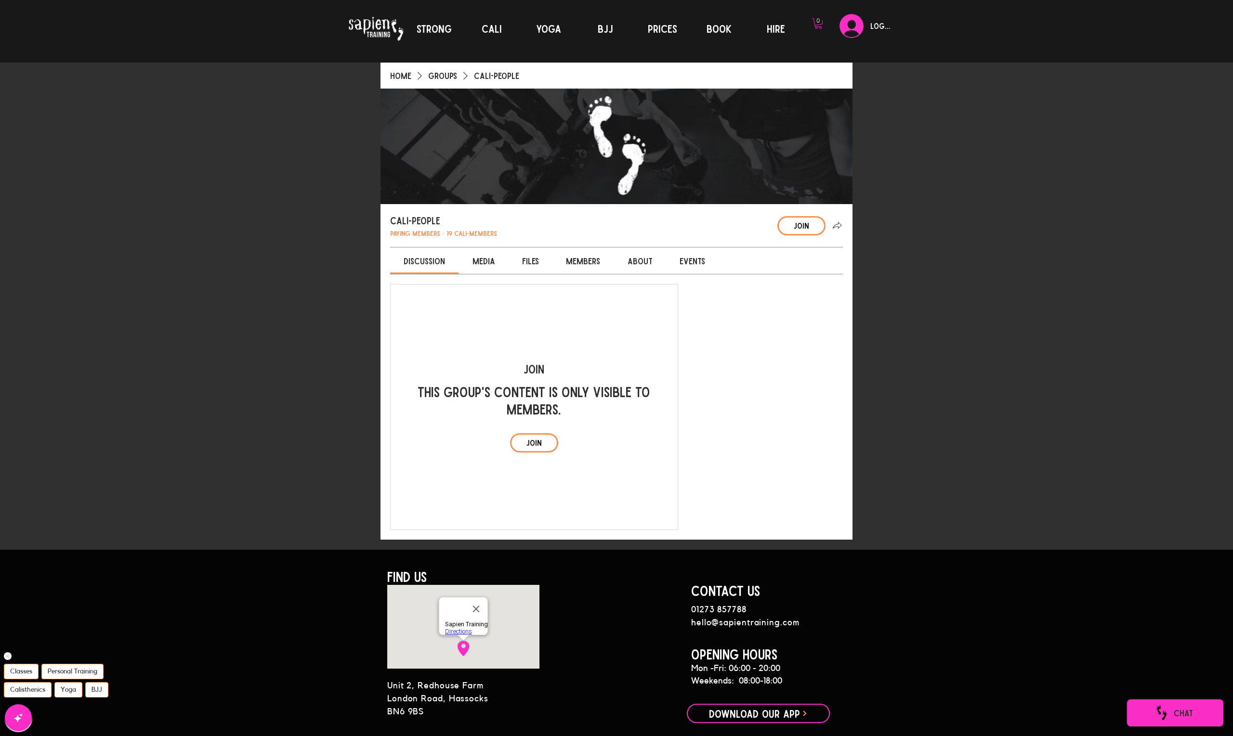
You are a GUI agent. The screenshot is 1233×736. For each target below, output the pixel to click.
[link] (424, 260)
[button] (818, 23)
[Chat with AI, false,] (18, 717)
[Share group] (837, 225)
